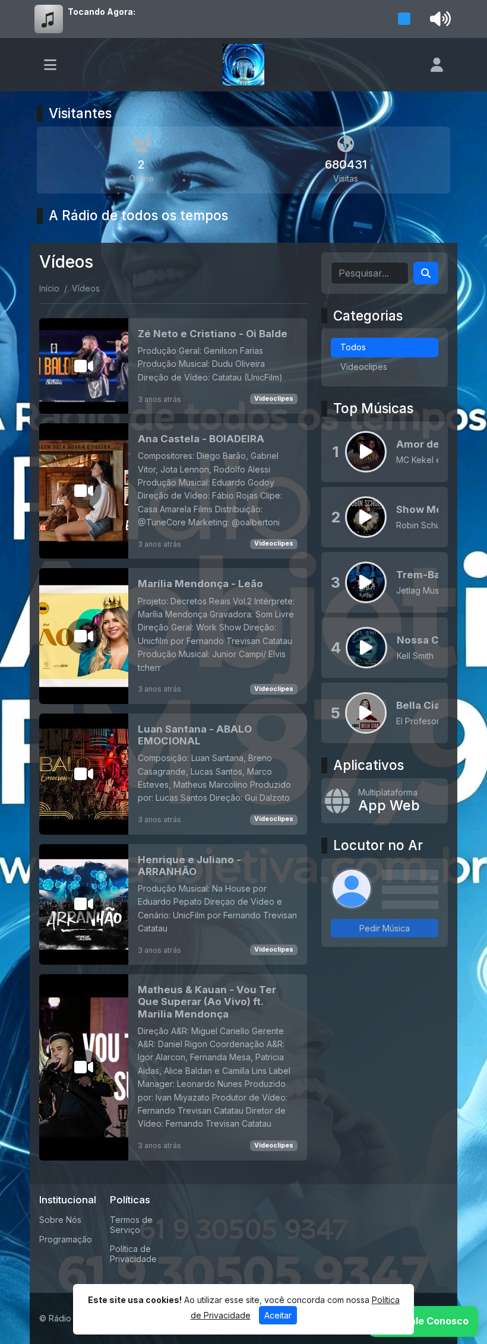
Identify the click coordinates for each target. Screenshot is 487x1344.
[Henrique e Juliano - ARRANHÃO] (173, 904)
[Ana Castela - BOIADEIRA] (173, 491)
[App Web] (384, 800)
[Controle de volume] (438, 19)
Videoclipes (273, 398)
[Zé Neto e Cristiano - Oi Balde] (173, 366)
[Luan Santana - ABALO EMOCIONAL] (173, 774)
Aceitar (278, 1315)
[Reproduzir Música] (366, 452)
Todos (353, 347)
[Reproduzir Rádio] (404, 19)
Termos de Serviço (131, 1225)
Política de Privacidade (133, 1254)
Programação (65, 1239)
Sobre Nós (60, 1220)
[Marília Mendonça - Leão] (173, 635)
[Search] (425, 273)
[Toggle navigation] (50, 64)
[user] (436, 64)
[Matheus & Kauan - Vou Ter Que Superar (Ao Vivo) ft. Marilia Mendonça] (173, 1067)
